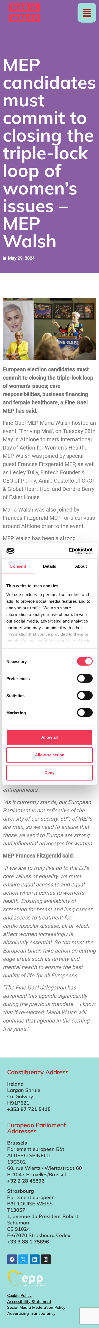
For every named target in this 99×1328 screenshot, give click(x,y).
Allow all (49, 737)
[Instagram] (46, 1259)
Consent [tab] (18, 566)
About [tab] (81, 566)
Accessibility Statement (29, 1301)
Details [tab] (49, 566)
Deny (49, 772)
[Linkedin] (35, 1259)
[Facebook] (12, 1259)
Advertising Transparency (31, 1313)
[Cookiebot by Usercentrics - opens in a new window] (70, 551)
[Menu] (87, 13)
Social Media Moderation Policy (36, 1307)
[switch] (85, 678)
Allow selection (49, 755)
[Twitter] (23, 1259)
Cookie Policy (19, 1295)
